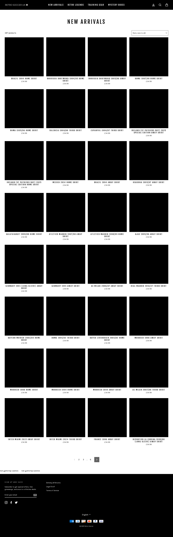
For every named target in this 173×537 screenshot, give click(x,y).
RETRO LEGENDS (76, 5)
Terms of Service (52, 491)
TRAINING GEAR (96, 5)
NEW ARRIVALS (56, 5)
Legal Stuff (50, 487)
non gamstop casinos (9, 471)
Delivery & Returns (53, 483)
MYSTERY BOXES (116, 5)
